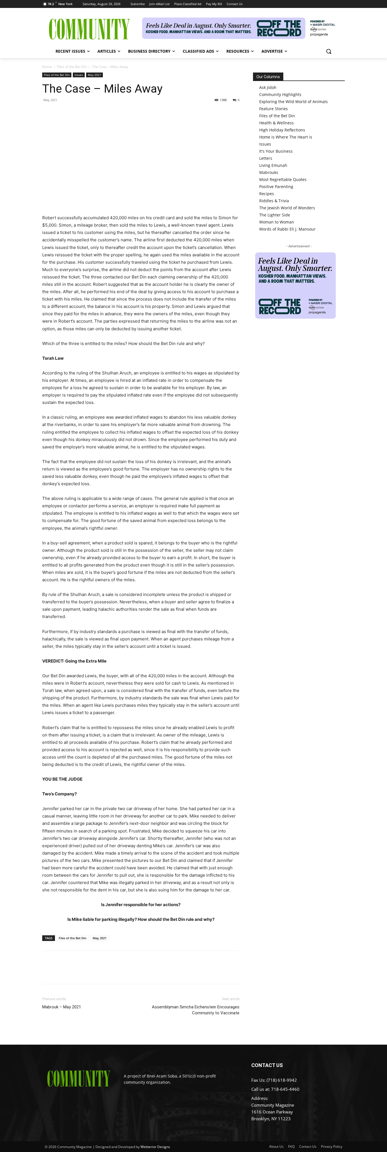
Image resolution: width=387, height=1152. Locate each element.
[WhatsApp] (87, 112)
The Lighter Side (274, 215)
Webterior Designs (155, 1146)
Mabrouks (268, 172)
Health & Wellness (276, 122)
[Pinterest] (74, 112)
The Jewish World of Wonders (287, 207)
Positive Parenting (276, 186)
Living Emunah (273, 165)
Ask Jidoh (268, 87)
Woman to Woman (276, 222)
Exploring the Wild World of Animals (293, 101)
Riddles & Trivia (274, 200)
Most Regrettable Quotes (283, 179)
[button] (328, 51)
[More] (100, 112)
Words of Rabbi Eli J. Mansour (287, 229)
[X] (61, 112)
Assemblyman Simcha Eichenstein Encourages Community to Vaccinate (195, 1009)
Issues (79, 75)
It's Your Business (276, 151)
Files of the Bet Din (72, 66)
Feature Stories (273, 108)
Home (47, 66)
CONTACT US (267, 1065)
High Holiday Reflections (282, 130)
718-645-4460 (285, 1089)
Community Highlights (280, 94)
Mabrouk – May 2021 (61, 1007)
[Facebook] (48, 112)
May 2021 (94, 75)
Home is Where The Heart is (285, 137)
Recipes (266, 193)
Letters (265, 158)
